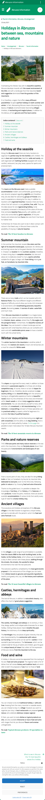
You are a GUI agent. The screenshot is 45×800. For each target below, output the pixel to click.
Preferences (22, 792)
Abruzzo (20, 19)
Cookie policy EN (17, 797)
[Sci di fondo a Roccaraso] (22, 364)
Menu (3, 10)
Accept (22, 781)
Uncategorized (29, 19)
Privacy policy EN (27, 797)
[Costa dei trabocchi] (22, 177)
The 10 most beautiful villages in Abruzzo (24, 584)
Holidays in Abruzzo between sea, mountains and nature (22, 33)
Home (3, 46)
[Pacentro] (22, 533)
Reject (22, 786)
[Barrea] (22, 279)
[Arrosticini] (22, 684)
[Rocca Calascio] (22, 611)
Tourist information (10, 19)
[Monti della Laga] (22, 463)
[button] (42, 763)
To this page (32, 423)
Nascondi (19, 120)
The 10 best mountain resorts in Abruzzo (24, 433)
